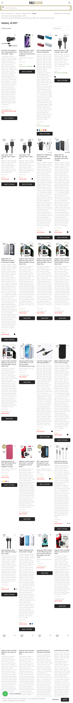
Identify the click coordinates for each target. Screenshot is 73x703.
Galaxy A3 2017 (44, 74)
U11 (14, 96)
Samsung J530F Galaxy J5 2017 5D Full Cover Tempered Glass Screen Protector (27, 53)
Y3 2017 (45, 119)
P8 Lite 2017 (47, 209)
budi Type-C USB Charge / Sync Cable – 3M (26, 156)
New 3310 (45, 204)
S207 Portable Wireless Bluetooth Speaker (44, 51)
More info (55, 699)
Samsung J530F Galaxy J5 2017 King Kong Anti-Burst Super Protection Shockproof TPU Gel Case (44, 553)
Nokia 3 (9, 91)
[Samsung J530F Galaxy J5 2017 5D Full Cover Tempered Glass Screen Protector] (27, 41)
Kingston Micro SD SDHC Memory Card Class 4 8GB (26, 652)
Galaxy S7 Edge (5, 78)
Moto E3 (8, 89)
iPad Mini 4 (44, 192)
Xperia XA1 (12, 99)
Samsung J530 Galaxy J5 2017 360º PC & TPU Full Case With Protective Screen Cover (27, 363)
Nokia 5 (13, 91)
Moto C (3, 574)
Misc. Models (44, 101)
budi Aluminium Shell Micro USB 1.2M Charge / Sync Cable (9, 552)
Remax (48, 212)
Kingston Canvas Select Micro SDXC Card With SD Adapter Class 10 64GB (26, 464)
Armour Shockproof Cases (44, 469)
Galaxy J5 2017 (26, 13)
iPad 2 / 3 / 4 (13, 78)
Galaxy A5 (48, 170)
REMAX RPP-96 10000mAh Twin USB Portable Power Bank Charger (61, 157)
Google (60, 64)
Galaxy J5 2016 (41, 179)
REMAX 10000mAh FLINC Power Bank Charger (61, 362)
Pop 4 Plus (8, 579)
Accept (65, 699)
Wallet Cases (13, 469)
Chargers (11, 56)
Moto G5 (3, 91)
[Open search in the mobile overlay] (35, 8)
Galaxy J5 (48, 177)
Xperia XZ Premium (6, 102)
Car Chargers (4, 56)
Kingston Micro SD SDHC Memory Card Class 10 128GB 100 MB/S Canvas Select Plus (26, 261)
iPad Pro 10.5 (45, 94)
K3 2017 (5, 86)
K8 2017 (44, 99)
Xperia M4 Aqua (43, 215)
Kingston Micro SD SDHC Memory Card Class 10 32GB (62, 552)
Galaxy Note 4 (5, 73)
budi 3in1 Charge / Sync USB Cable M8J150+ (44, 362)
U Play (10, 96)
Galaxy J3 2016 (46, 79)
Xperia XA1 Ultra (5, 101)
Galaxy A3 (39, 169)
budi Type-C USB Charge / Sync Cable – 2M (8, 156)
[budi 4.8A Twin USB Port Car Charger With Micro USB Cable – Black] (9, 41)
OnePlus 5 (13, 92)
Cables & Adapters (59, 58)
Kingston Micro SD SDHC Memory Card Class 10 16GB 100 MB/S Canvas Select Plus (62, 261)
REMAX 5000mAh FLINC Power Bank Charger (26, 551)
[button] (9, 118)
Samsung (17, 13)
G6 (12, 61)
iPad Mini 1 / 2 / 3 (9, 81)
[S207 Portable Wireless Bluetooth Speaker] (45, 41)
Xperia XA (5, 99)
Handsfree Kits (61, 483)
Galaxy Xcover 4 (46, 89)
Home (3, 13)
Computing (40, 72)
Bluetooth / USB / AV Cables (44, 54)
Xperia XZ (13, 101)
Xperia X (46, 111)
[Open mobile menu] (2, 2)
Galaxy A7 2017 (44, 77)
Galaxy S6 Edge (5, 76)
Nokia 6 (3, 92)
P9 (7, 96)
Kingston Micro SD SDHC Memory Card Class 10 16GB (9, 652)
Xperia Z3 (47, 117)
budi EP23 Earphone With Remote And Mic (43, 651)
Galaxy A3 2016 (5, 63)
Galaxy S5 (5, 74)
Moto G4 (13, 89)
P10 (2, 94)
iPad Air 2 (43, 92)
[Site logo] (36, 2)
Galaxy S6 (11, 74)
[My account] (69, 2)
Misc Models (8, 88)
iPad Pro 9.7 (45, 96)
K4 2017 (10, 86)
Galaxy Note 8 (45, 84)
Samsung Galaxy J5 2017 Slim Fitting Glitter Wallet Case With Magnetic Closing (8, 464)
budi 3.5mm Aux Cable (61, 650)
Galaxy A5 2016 (9, 64)
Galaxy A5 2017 (5, 66)
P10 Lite (6, 94)
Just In (42, 225)
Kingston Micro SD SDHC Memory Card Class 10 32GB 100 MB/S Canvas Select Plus (9, 363)
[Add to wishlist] (14, 35)
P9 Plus (39, 210)
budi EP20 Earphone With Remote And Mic (61, 462)
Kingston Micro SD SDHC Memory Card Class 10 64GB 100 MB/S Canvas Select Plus (44, 261)
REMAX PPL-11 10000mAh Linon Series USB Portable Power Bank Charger (44, 157)
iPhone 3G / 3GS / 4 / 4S (43, 197)
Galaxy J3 (7, 68)
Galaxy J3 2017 (9, 69)
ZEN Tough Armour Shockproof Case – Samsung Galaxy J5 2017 (43, 464)
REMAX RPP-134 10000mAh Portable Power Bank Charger (8, 260)
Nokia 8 (8, 92)
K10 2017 (26, 283)
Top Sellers (47, 225)
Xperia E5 (3, 97)
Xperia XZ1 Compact (45, 222)
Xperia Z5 (6, 104)
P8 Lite (41, 209)
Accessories (9, 13)
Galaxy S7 (12, 76)
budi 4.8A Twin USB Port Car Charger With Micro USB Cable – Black (9, 52)
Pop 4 (2, 579)
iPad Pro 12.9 (10, 83)
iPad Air (11, 79)
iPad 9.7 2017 (5, 79)
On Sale (7, 470)
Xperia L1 (9, 97)
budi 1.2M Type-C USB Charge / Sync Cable (61, 51)
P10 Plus (11, 94)
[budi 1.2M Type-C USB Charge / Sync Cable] (62, 41)
